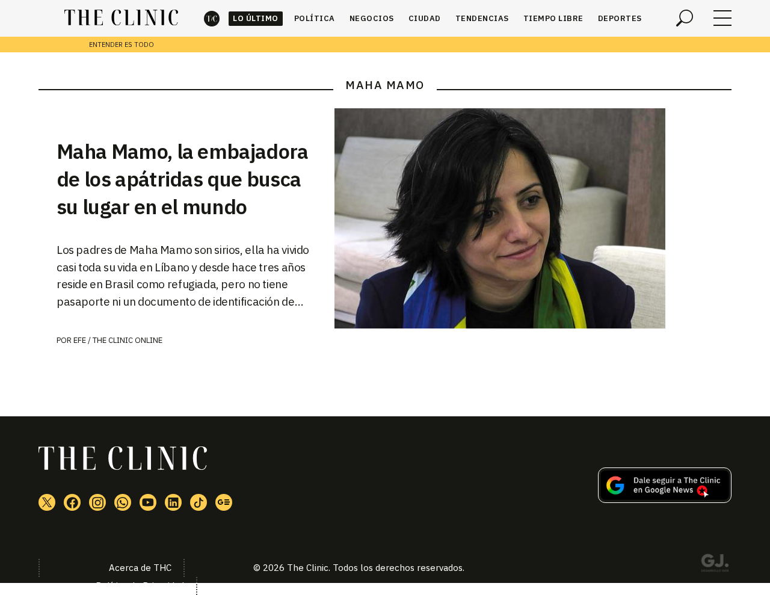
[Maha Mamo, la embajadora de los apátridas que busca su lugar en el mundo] (533, 218)
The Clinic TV (148, 502)
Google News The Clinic (223, 502)
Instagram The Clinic (97, 502)
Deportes (620, 18)
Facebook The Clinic (72, 502)
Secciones (722, 18)
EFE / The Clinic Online (117, 340)
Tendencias (482, 18)
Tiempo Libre (553, 18)
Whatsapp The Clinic (122, 502)
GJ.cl (715, 565)
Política (314, 18)
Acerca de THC (140, 567)
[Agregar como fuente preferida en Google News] (665, 499)
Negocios (372, 18)
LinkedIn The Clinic (173, 502)
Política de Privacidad (140, 585)
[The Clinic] (121, 18)
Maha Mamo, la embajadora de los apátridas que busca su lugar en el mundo (183, 179)
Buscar (684, 18)
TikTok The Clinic (198, 502)
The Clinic (212, 18)
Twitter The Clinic (46, 502)
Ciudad (424, 18)
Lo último (256, 18)
